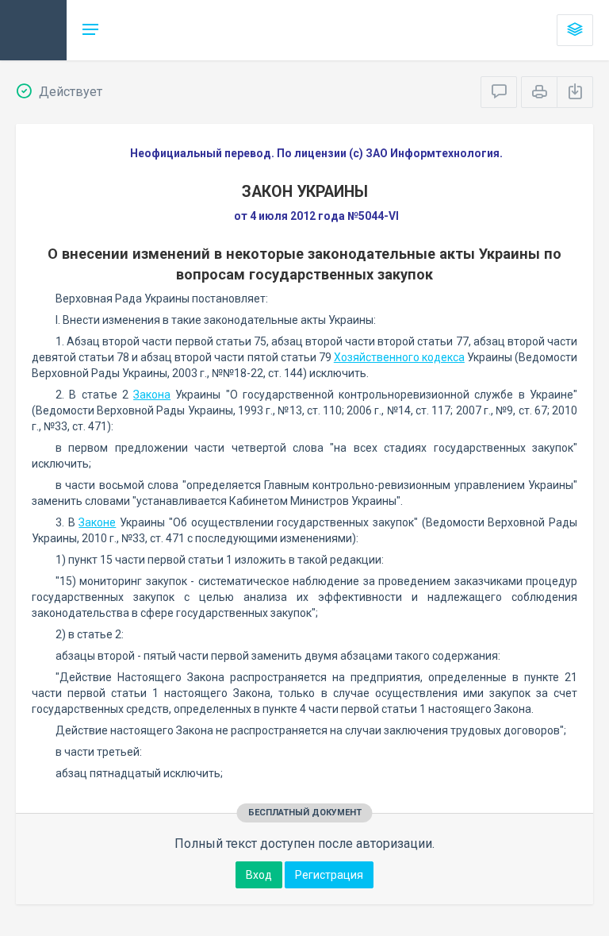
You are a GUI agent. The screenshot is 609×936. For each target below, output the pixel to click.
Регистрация (329, 875)
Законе (97, 522)
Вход (259, 875)
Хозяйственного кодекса (399, 357)
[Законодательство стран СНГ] (33, 30)
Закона (151, 394)
